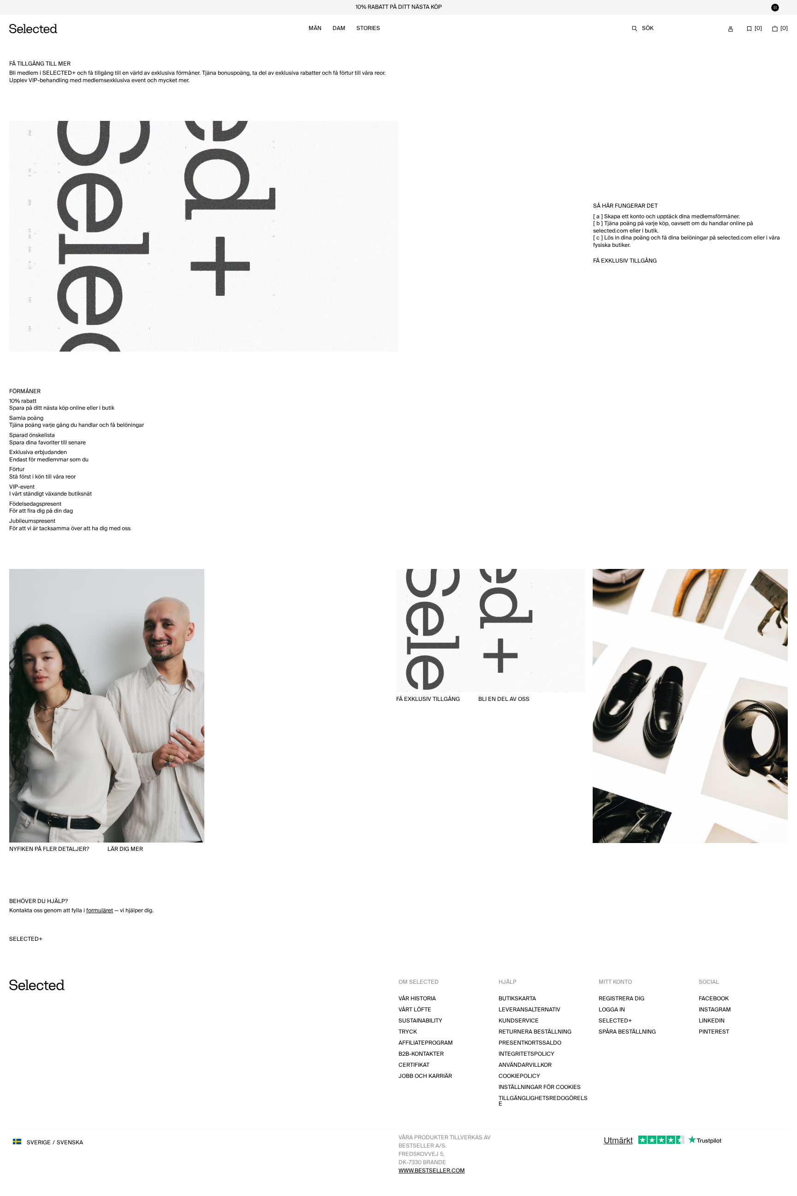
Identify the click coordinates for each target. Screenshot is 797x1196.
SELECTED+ (615, 1021)
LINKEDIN (712, 1021)
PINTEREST (714, 1032)
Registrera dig (621, 999)
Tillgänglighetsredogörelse (543, 1101)
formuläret (99, 910)
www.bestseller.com (431, 1171)
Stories (368, 28)
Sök (648, 28)
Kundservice (519, 1021)
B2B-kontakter (421, 1054)
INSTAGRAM (715, 1010)
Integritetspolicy (526, 1054)
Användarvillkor (525, 1065)
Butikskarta (517, 999)
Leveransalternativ (529, 1010)
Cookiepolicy (519, 1076)
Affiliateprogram (425, 1043)
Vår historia (417, 999)
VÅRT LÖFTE (414, 1010)
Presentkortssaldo (530, 1043)
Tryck (407, 1032)
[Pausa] (774, 7)
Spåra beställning (627, 1032)
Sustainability (420, 1021)
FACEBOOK (714, 999)
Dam (339, 28)
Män (315, 28)
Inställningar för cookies (540, 1087)
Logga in (612, 1010)
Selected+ (25, 939)
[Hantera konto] (730, 29)
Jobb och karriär (425, 1076)
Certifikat (413, 1065)
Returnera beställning (535, 1032)
